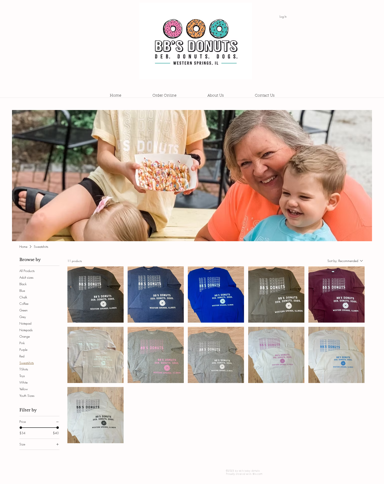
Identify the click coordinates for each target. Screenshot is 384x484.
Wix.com (257, 473)
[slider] (20, 427)
